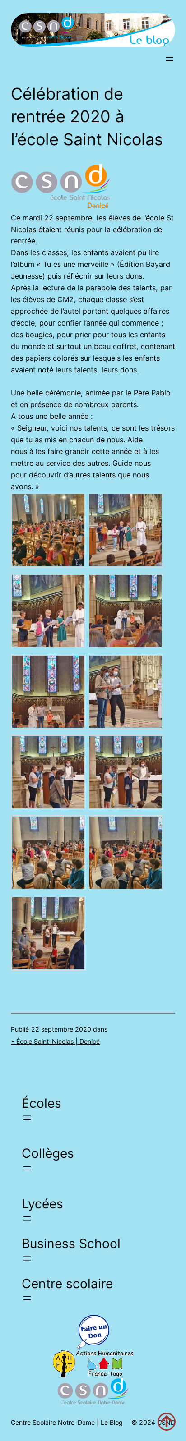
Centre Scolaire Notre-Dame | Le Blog (67, 1422)
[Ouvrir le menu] (169, 59)
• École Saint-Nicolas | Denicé (55, 1041)
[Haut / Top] (167, 1422)
